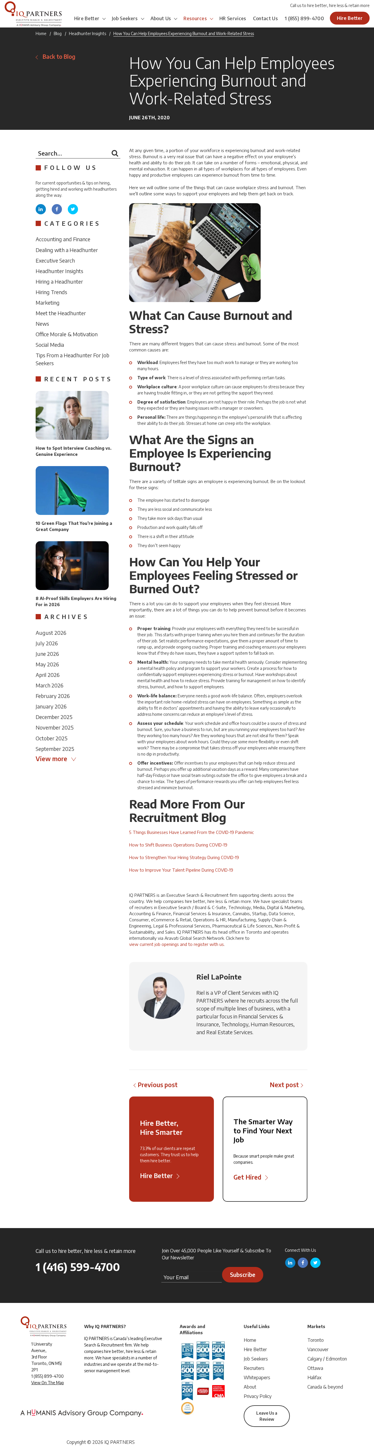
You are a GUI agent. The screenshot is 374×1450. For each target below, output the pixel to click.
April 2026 (48, 674)
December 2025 (54, 716)
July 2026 (47, 643)
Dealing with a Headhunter (67, 249)
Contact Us (265, 18)
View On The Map (47, 1382)
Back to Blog (59, 56)
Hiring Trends (51, 292)
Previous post (158, 1085)
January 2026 (51, 706)
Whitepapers (257, 1377)
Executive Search (55, 260)
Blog (58, 33)
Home (41, 33)
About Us (160, 18)
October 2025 (51, 738)
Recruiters (254, 1368)
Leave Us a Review (266, 1416)
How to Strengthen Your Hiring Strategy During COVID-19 (184, 857)
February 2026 (53, 695)
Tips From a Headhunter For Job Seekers (72, 359)
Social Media (50, 344)
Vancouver (317, 1349)
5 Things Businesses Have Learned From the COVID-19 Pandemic (191, 832)
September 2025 (55, 748)
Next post (284, 1085)
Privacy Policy (257, 1396)
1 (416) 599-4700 (78, 1267)
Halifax (314, 1377)
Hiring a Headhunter (59, 281)
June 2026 (47, 653)
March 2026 (49, 685)
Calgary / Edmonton (327, 1359)
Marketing (48, 302)
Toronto (315, 1340)
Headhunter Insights (87, 33)
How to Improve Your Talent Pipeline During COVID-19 (181, 870)
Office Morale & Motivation (67, 334)
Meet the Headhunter (61, 313)
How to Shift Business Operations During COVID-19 (178, 844)
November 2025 (55, 727)
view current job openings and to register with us (176, 944)
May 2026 (47, 664)
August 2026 (51, 632)
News (42, 323)
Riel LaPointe (219, 976)
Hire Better (87, 18)
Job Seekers (125, 18)
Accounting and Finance (63, 239)
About (250, 1387)
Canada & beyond (325, 1387)
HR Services (232, 18)
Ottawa (315, 1368)
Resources (195, 18)
